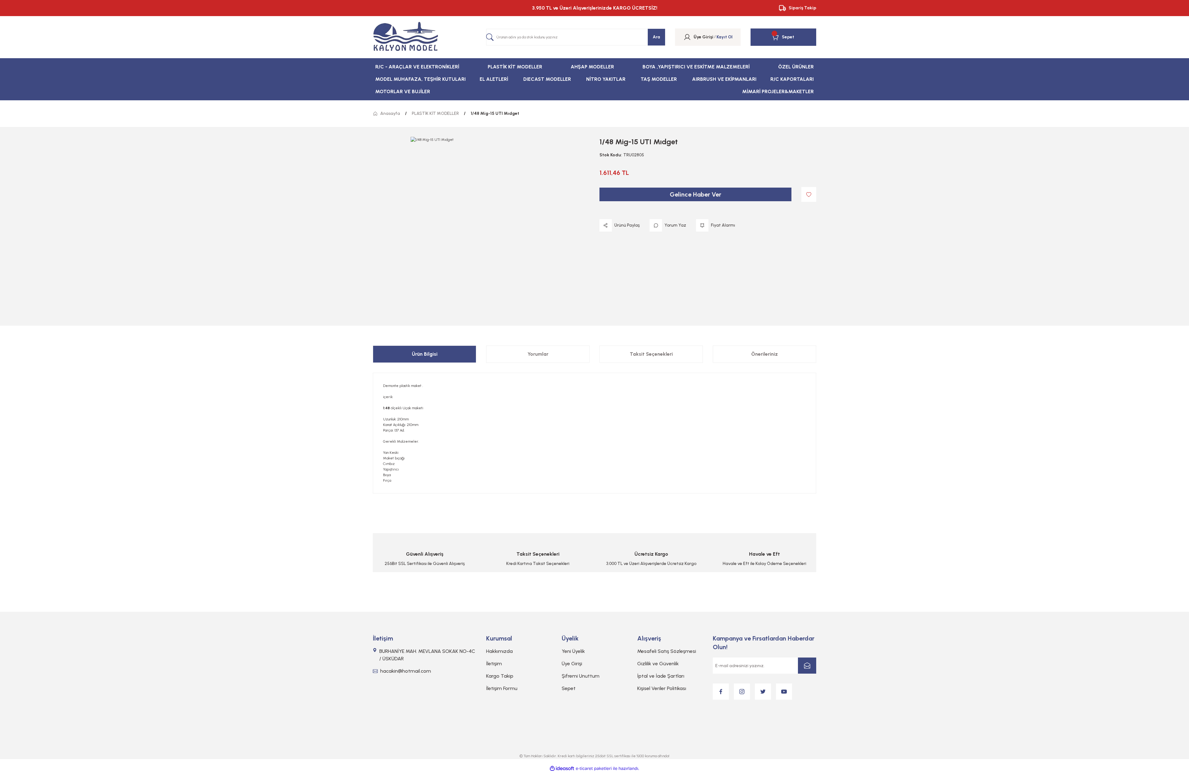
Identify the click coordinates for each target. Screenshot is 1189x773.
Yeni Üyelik (573, 651)
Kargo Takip (499, 676)
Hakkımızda (499, 651)
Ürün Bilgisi (425, 354)
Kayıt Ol (724, 37)
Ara (656, 37)
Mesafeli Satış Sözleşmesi (666, 651)
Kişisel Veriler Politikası (661, 688)
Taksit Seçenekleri (651, 354)
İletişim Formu (501, 688)
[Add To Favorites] (808, 194)
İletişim (494, 664)
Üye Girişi (572, 664)
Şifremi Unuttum (580, 676)
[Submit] (807, 666)
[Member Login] (687, 37)
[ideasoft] (562, 768)
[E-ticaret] (594, 768)
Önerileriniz (764, 354)
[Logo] (405, 37)
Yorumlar (538, 354)
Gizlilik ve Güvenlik (658, 664)
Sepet (569, 688)
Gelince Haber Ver (695, 194)
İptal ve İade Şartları (660, 676)
